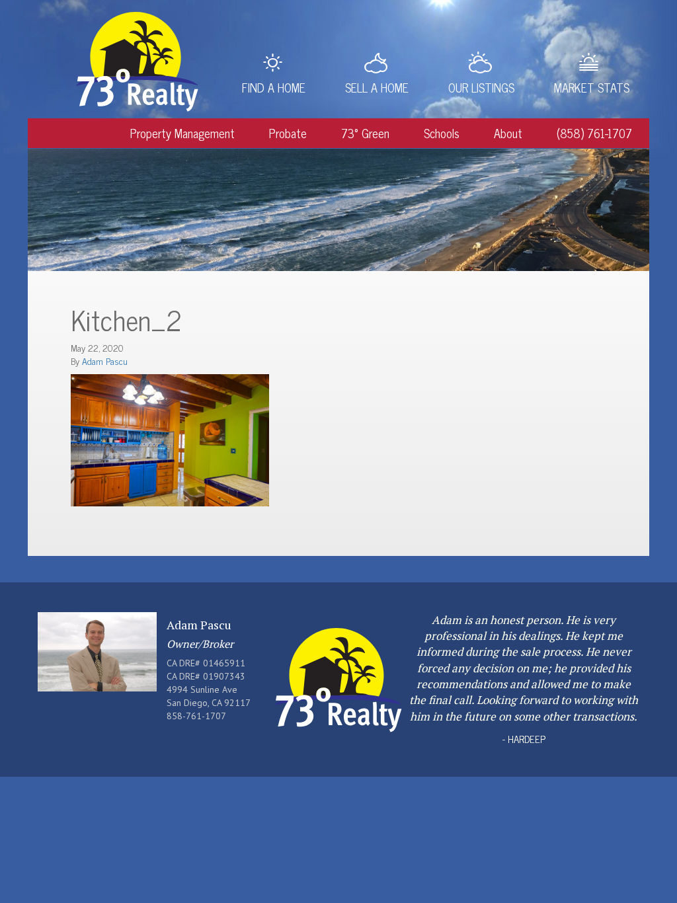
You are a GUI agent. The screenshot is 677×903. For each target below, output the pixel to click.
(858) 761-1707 (594, 133)
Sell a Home (377, 87)
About (508, 133)
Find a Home (273, 87)
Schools (441, 133)
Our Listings (481, 87)
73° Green (365, 133)
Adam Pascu (105, 360)
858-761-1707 (196, 716)
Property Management (182, 133)
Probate (288, 133)
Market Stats (591, 87)
